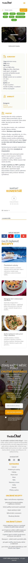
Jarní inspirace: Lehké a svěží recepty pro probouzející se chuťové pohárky (14, 530)
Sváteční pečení (7, 107)
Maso (14, 477)
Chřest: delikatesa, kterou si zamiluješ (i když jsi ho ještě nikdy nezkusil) (14, 526)
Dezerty (5, 105)
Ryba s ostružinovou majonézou (14, 499)
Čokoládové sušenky (11, 265)
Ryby (14, 480)
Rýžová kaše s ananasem (14, 513)
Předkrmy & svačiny (14, 469)
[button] (24, 3)
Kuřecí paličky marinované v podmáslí (14, 507)
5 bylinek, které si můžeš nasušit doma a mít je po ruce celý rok (14, 535)
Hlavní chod (14, 474)
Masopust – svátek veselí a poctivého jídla (14, 539)
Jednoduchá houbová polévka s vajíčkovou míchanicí (14, 503)
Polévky (14, 472)
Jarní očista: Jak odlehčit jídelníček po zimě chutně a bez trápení (14, 547)
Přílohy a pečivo (14, 490)
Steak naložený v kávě (14, 510)
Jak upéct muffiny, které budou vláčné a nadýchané (14, 542)
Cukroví (14, 467)
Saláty (14, 485)
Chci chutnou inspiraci (14, 412)
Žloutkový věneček (14, 516)
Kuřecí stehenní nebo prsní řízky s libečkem (13, 334)
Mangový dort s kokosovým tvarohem (13, 299)
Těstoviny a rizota (14, 482)
